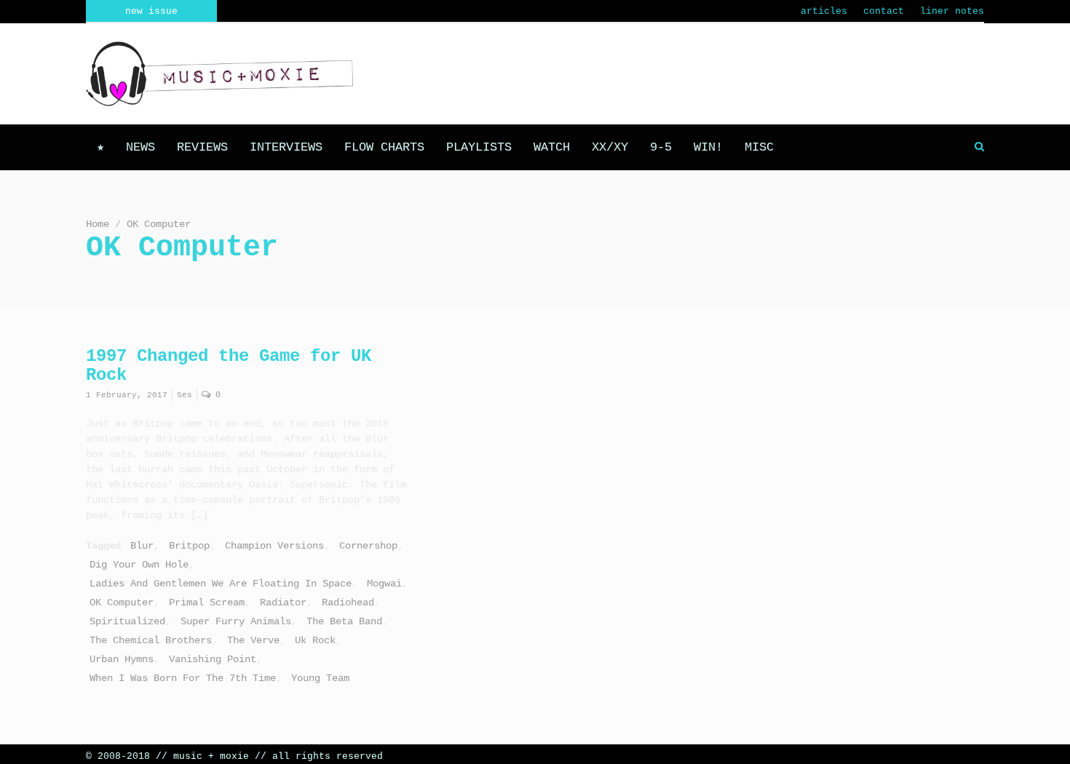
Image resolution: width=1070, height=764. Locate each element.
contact (883, 11)
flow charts (384, 147)
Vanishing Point (212, 659)
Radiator (283, 602)
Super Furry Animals (236, 621)
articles (824, 11)
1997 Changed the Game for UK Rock (228, 365)
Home (97, 224)
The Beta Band (344, 621)
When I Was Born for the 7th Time (183, 678)
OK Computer (122, 602)
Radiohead (348, 602)
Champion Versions (274, 546)
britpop (189, 546)
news (140, 147)
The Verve (253, 640)
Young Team (320, 678)
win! (708, 147)
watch (552, 147)
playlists (479, 147)
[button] (979, 147)
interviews (286, 147)
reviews (202, 147)
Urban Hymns (122, 659)
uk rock (315, 640)
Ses (184, 395)
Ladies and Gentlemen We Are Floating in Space (221, 583)
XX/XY (610, 147)
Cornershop (368, 546)
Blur (142, 546)
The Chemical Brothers (151, 640)
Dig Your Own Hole (139, 564)
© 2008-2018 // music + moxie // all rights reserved (234, 756)
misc (759, 147)
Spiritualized (127, 621)
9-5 (661, 147)
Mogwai (384, 583)
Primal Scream (207, 602)
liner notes (952, 11)
